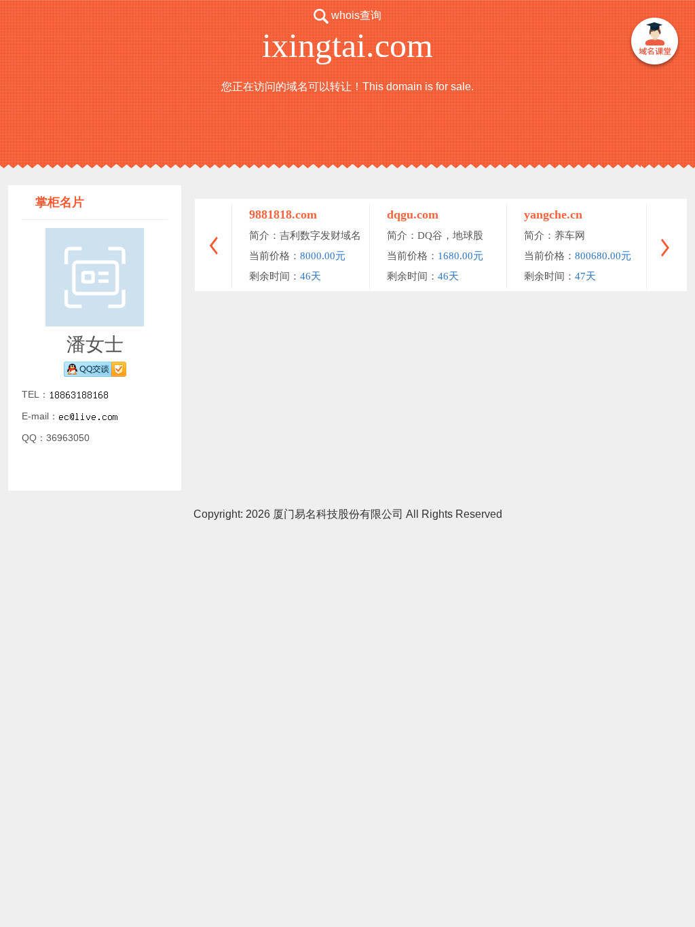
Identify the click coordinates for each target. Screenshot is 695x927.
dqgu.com (412, 214)
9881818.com (283, 214)
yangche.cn (553, 214)
